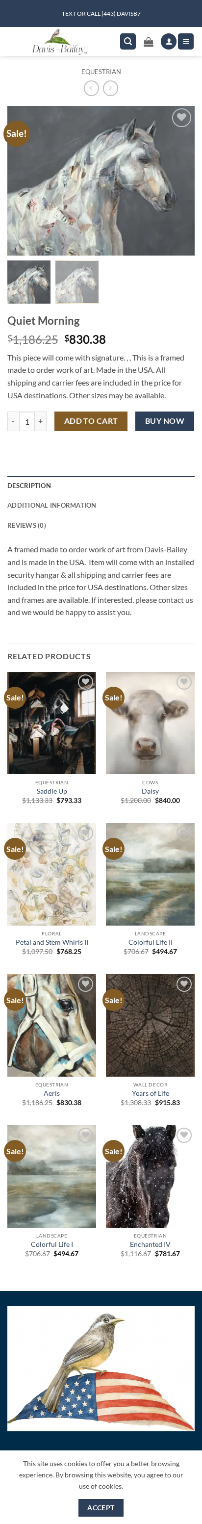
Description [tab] (29, 486)
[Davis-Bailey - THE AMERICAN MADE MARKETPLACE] (59, 41)
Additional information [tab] (52, 505)
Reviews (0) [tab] (26, 525)
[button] (128, 41)
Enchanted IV (150, 1244)
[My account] (169, 41)
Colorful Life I (52, 1244)
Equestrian (101, 72)
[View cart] (148, 41)
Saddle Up (52, 791)
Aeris (52, 1093)
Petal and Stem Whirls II (52, 942)
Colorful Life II (150, 942)
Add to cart (91, 420)
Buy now (164, 420)
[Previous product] (110, 88)
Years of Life (150, 1093)
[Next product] (91, 88)
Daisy (150, 791)
